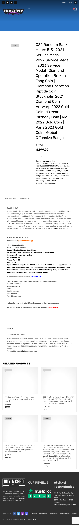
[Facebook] (3, 2)
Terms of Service (65, 513)
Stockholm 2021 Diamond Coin (51, 178)
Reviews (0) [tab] (25, 198)
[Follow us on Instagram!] (22, 513)
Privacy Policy (54, 513)
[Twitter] (7, 2)
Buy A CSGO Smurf (48, 181)
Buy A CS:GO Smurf (29, 520)
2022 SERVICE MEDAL (50, 166)
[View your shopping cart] (75, 9)
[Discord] (15, 2)
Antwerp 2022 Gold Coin (50, 168)
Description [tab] (10, 198)
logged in (20, 351)
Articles (74, 513)
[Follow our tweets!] (18, 513)
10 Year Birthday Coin (48, 163)
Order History (43, 513)
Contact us (34, 513)
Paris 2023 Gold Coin (49, 176)
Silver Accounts (52, 228)
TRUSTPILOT (36, 277)
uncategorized (49, 161)
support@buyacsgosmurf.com (65, 504)
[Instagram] (11, 2)
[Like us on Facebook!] (14, 513)
